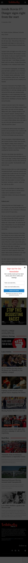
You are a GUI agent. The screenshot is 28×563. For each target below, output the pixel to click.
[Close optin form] (25, 268)
